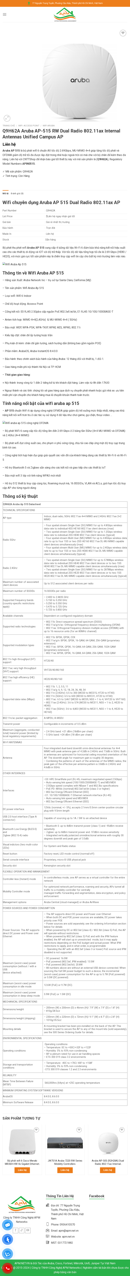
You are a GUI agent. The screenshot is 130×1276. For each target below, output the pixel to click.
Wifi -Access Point (28, 125)
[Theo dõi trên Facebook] (15, 1230)
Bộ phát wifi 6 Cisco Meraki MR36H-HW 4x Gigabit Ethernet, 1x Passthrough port (22, 1162)
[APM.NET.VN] (65, 14)
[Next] (127, 1153)
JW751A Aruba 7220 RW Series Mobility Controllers (65, 1162)
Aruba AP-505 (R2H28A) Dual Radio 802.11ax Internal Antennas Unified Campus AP (108, 1162)
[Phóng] (7, 118)
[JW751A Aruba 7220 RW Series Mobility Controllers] (65, 1141)
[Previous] (2, 1153)
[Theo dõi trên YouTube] (28, 1230)
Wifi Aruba (49, 125)
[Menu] (5, 14)
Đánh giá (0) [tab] (17, 193)
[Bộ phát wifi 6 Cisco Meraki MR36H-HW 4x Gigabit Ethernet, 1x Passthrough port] (22, 1141)
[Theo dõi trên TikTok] (22, 1230)
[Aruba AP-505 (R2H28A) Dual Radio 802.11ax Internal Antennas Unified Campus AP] (108, 1141)
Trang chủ (9, 125)
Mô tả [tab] (5, 193)
